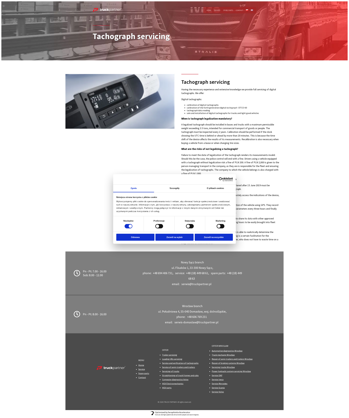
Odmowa (135, 237)
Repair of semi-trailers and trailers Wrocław (232, 359)
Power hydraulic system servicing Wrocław (231, 371)
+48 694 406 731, (163, 273)
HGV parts (167, 387)
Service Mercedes (219, 383)
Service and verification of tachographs (180, 363)
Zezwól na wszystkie (214, 237)
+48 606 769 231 (197, 317)
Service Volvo (218, 391)
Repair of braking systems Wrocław (228, 363)
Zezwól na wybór (174, 237)
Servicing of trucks (170, 371)
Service (217, 10)
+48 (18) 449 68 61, (197, 273)
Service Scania (218, 387)
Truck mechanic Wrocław (223, 355)
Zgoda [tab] (134, 188)
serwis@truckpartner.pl (196, 284)
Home (209, 10)
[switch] (159, 226)
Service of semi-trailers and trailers (178, 367)
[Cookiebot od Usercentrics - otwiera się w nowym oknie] (221, 179)
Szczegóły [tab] (175, 188)
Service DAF (217, 375)
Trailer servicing (169, 355)
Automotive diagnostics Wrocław (227, 350)
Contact (239, 10)
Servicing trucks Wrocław (223, 367)
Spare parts (228, 10)
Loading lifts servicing (172, 359)
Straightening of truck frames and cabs (180, 375)
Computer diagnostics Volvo (175, 379)
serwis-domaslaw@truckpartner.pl (196, 322)
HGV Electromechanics (172, 383)
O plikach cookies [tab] (215, 188)
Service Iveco (218, 379)
